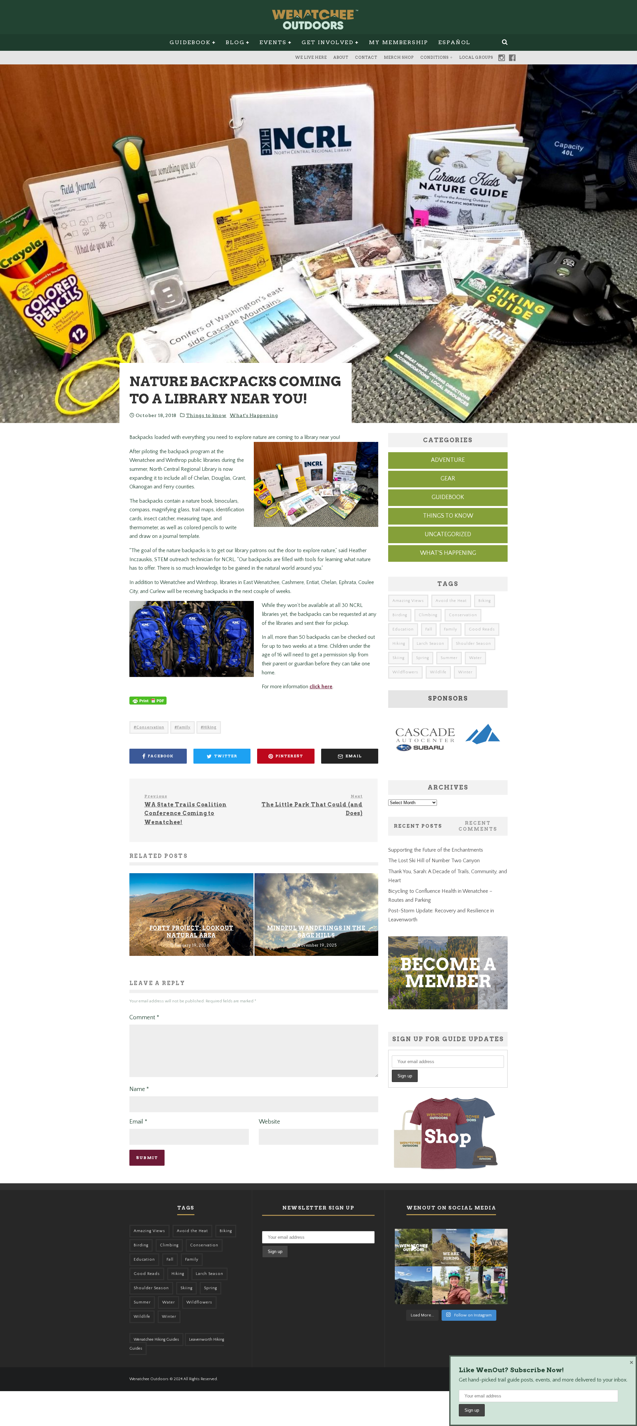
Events (272, 42)
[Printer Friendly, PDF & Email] (148, 704)
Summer (449, 658)
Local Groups (476, 57)
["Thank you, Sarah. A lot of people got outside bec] (451, 1285)
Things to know (206, 415)
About (340, 57)
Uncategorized (448, 534)
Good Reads (482, 629)
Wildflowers (405, 672)
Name (139, 1089)
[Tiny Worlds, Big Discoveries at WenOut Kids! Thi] (489, 1285)
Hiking (210, 727)
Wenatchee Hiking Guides (156, 1339)
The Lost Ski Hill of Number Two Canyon (434, 861)
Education (403, 629)
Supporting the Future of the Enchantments (435, 850)
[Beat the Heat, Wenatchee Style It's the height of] (413, 1247)
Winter (465, 672)
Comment (144, 1017)
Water (475, 658)
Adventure (448, 460)
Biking (484, 601)
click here (321, 687)
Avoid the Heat (451, 601)
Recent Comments (478, 826)
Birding (399, 615)
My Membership (398, 42)
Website (269, 1122)
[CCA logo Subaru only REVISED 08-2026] (448, 753)
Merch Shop (399, 57)
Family (183, 727)
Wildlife (438, 672)
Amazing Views (408, 601)
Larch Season (430, 643)
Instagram (501, 58)
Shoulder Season (473, 643)
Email (138, 1122)
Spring (422, 658)
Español (454, 42)
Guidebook (190, 42)
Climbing (428, 615)
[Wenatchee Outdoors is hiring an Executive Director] (451, 1247)
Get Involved (328, 42)
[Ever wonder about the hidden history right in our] (413, 1285)
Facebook (512, 58)
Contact (366, 57)
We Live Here (311, 57)
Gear (448, 478)
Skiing (398, 658)
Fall (428, 629)
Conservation (150, 727)
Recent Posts (418, 826)
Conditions (434, 57)
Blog (235, 42)
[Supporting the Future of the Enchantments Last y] (489, 1247)
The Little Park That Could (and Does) (312, 805)
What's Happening (254, 415)
